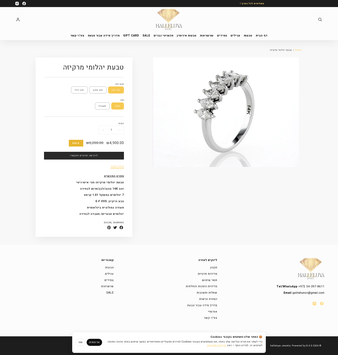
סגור (80, 342)
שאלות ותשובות (207, 293)
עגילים (235, 36)
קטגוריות (107, 260)
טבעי (117, 106)
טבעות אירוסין (186, 36)
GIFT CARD (131, 36)
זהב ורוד (79, 90)
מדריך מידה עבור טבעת (104, 36)
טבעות (248, 36)
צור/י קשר (77, 36)
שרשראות (207, 36)
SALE (146, 36)
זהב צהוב (98, 90)
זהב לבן (116, 90)
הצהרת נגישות (208, 299)
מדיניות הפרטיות (216, 345)
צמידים (222, 36)
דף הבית (262, 36)
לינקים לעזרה (207, 260)
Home (298, 50)
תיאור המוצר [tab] (117, 166)
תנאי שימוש (209, 280)
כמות (121, 123)
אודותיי (212, 312)
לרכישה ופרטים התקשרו (84, 155)
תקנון (213, 267)
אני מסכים (94, 342)
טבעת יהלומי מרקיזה (281, 50)
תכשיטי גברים (163, 36)
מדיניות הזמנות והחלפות (201, 286)
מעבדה (102, 106)
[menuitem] (261, 35)
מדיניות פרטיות (207, 274)
